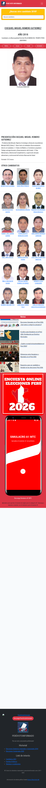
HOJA (17, 46)
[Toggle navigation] (42, 4)
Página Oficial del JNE (33, 779)
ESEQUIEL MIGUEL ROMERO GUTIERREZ (23, 28)
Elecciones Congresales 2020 (15, 751)
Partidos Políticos (11, 762)
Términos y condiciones (13, 764)
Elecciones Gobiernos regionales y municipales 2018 (22, 749)
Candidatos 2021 (11, 759)
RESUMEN (39, 46)
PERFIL (6, 46)
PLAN (28, 46)
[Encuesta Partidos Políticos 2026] (23, 394)
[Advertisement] (23, 113)
